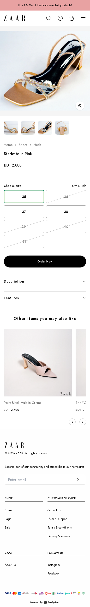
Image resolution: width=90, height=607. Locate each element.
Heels (38, 144)
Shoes (23, 144)
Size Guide (79, 186)
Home (8, 144)
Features (11, 297)
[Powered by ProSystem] (52, 602)
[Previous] (72, 421)
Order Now (45, 261)
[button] (83, 18)
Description (14, 281)
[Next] (82, 421)
